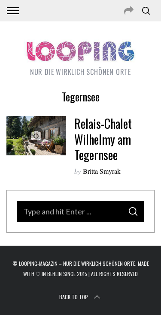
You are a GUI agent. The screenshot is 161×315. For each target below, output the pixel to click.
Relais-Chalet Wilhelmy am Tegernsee (103, 139)
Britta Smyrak (102, 170)
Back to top (73, 296)
